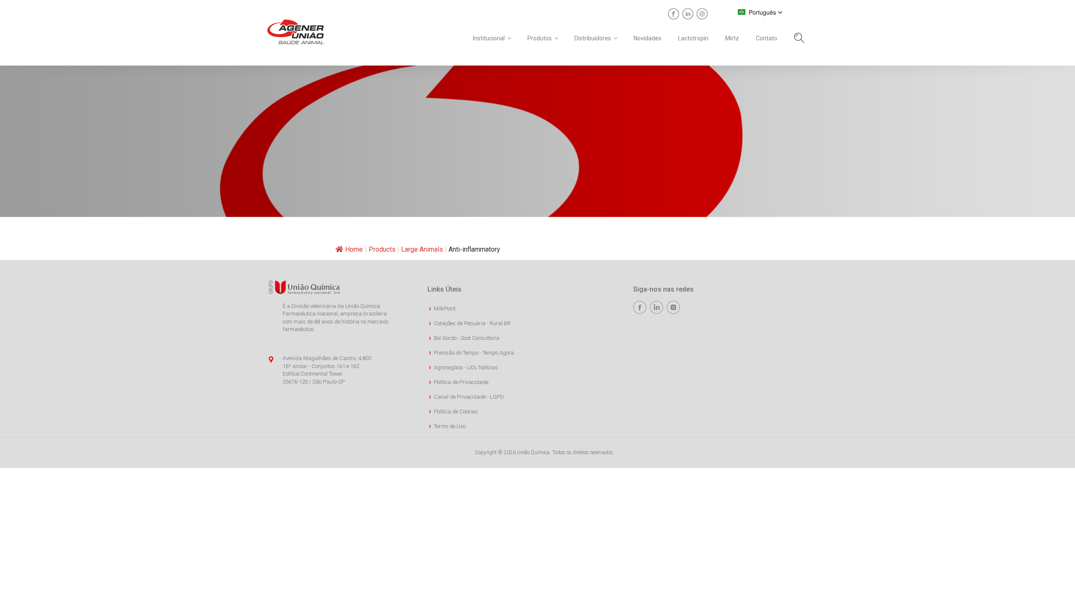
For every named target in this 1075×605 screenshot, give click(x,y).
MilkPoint (445, 308)
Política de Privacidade (461, 382)
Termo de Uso (450, 426)
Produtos (539, 38)
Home (354, 249)
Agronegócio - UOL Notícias (466, 367)
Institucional (489, 38)
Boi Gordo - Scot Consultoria (466, 338)
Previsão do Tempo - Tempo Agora (474, 353)
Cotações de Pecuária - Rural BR (472, 323)
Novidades (647, 38)
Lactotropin (693, 38)
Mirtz (732, 38)
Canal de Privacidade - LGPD (469, 397)
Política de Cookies (456, 411)
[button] (760, 12)
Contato (766, 38)
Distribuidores (592, 38)
